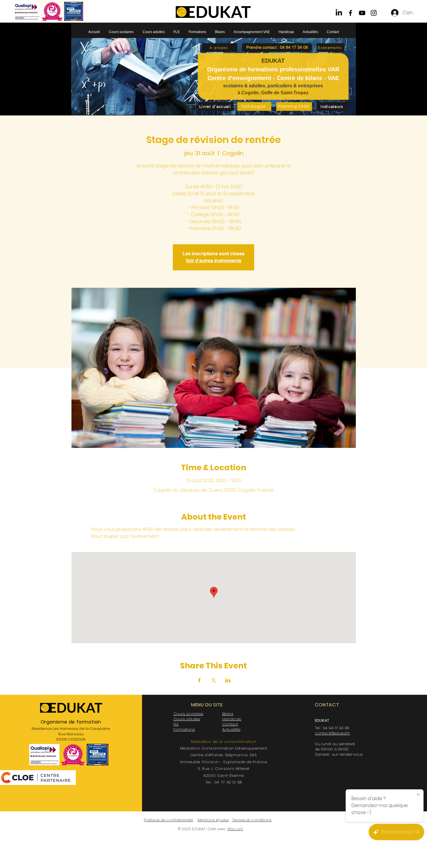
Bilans (227, 714)
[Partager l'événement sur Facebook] (199, 680)
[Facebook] (350, 13)
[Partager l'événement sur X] (213, 680)
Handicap (231, 719)
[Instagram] (374, 13)
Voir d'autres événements (213, 260)
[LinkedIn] (339, 13)
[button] (277, 47)
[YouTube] (362, 13)
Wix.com (235, 829)
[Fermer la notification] (418, 794)
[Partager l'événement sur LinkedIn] (228, 680)
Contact (230, 724)
